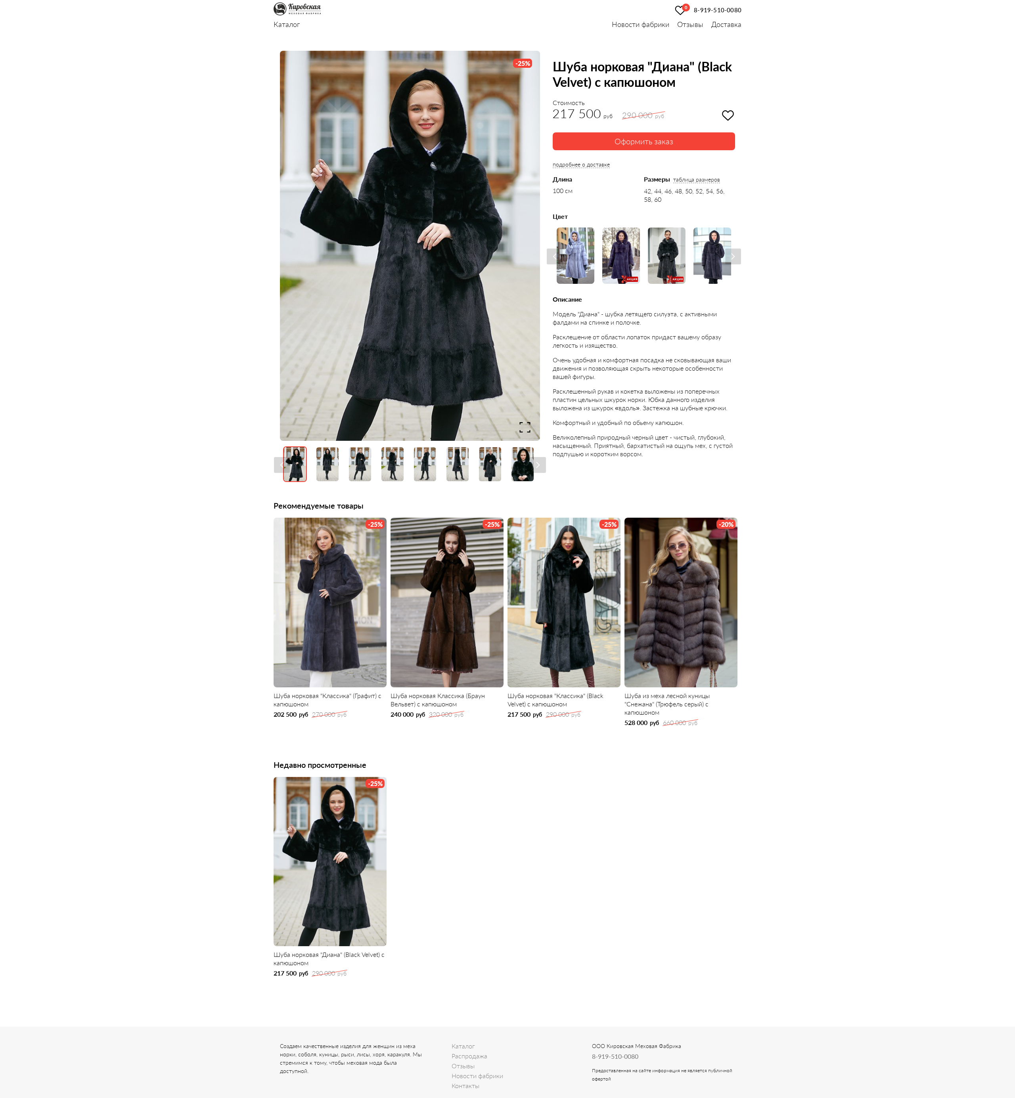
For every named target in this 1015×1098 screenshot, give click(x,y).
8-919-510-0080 (717, 9)
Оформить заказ (644, 141)
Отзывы (690, 24)
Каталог (287, 24)
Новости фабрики (640, 24)
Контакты (465, 1085)
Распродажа (469, 1056)
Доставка (726, 24)
